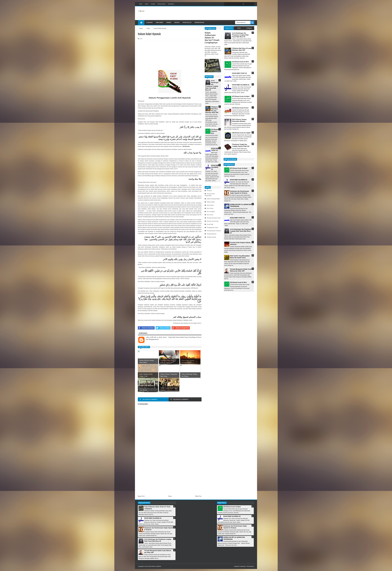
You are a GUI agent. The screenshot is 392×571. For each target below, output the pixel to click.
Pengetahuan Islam (212, 227)
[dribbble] (243, 4)
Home (140, 4)
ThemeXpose (250, 566)
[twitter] (230, 4)
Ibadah (177, 22)
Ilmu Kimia (210, 214)
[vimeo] (235, 4)
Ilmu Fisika (159, 22)
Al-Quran (209, 190)
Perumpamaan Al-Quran (214, 230)
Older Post (198, 496)
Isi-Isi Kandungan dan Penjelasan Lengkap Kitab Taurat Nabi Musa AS (240, 231)
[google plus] (252, 4)
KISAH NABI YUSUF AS (237, 218)
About (146, 4)
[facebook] (226, 4)
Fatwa (140, 38)
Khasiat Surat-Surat (212, 221)
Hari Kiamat (210, 205)
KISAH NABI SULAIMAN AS (215, 167)
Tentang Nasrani (211, 234)
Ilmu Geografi (211, 211)
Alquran (149, 22)
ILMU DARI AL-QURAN (154, 566)
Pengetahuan (199, 22)
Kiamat (168, 22)
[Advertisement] (217, 13)
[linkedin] (248, 4)
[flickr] (239, 4)
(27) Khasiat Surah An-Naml (238, 168)
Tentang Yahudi (211, 237)
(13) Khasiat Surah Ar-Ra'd (214, 131)
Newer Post (141, 496)
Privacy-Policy (161, 4)
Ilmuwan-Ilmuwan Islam (214, 218)
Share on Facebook (148, 328)
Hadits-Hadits (211, 202)
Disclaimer (171, 4)
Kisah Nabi (210, 224)
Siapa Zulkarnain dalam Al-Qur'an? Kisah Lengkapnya (212, 38)
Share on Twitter (165, 328)
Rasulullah (187, 22)
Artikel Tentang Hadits (213, 199)
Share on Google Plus (182, 328)
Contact (153, 4)
